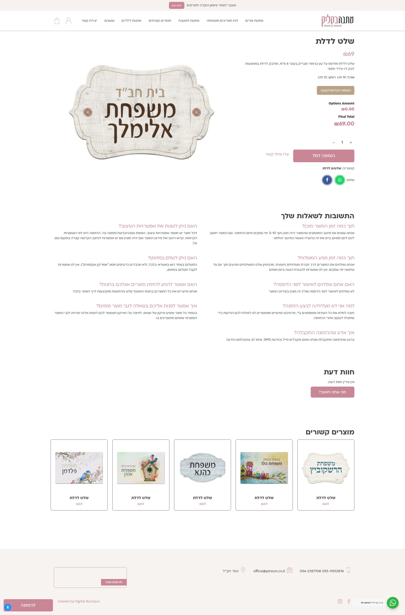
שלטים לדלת (332, 168)
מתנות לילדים (131, 21)
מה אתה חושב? (332, 392)
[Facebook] (348, 601)
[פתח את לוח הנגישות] (7, 607)
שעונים (109, 21)
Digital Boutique (87, 601)
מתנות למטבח (188, 21)
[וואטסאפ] (339, 180)
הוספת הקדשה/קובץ (336, 90)
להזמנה (28, 605)
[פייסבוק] (327, 180)
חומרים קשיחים (160, 21)
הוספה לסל (323, 156)
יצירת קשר (89, 21)
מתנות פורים (254, 21)
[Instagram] (340, 601)
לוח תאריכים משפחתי (222, 21)
